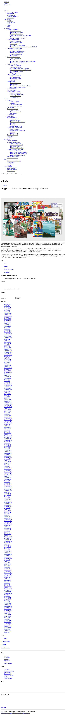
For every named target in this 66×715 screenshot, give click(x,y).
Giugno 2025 (7, 324)
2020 (5, 263)
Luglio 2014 (7, 509)
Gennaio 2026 (7, 314)
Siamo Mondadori (11, 168)
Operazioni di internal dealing (17, 87)
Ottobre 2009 (7, 591)
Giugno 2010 (7, 580)
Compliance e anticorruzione (17, 45)
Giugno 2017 (7, 461)
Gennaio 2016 (7, 485)
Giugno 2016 (7, 477)
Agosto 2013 (7, 525)
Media (8, 26)
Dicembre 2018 (8, 435)
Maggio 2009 (7, 599)
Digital (9, 25)
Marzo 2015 (7, 498)
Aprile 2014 (7, 513)
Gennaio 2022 (7, 384)
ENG (7, 2)
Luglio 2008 (7, 613)
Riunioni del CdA (14, 55)
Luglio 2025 (7, 323)
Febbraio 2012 (7, 551)
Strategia (9, 100)
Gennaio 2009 (7, 604)
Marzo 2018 (7, 448)
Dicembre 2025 (8, 316)
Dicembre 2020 (8, 402)
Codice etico (13, 44)
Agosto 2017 (7, 459)
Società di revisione (12, 88)
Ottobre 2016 (7, 473)
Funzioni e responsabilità (16, 52)
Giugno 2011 (7, 562)
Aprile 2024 (7, 345)
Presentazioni (10, 116)
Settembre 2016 (8, 474)
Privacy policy (7, 672)
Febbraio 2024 (7, 347)
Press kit (9, 165)
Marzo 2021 (7, 398)
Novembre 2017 (8, 454)
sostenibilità (7, 272)
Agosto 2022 (7, 373)
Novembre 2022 (8, 369)
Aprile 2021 (7, 397)
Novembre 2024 (8, 334)
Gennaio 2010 (7, 587)
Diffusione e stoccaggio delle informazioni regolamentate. (15, 713)
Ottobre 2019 (7, 421)
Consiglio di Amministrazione (14, 48)
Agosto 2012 (7, 542)
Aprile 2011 (7, 565)
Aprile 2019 (7, 430)
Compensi (12, 80)
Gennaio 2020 (7, 417)
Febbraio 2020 (7, 415)
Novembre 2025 (8, 317)
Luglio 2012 (7, 544)
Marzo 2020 (7, 414)
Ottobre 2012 (7, 539)
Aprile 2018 (7, 447)
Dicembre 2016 (8, 470)
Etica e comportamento (13, 39)
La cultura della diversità (13, 142)
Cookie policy (7, 674)
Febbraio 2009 (7, 603)
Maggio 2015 (7, 495)
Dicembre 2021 (8, 385)
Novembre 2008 (8, 607)
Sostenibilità (7, 139)
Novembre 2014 (8, 503)
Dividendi (12, 132)
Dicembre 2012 (8, 536)
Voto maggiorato (14, 97)
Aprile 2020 (7, 412)
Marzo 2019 (7, 431)
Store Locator (7, 5)
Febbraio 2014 (7, 516)
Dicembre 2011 (8, 554)
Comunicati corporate (12, 109)
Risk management (11, 90)
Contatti (6, 3)
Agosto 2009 (7, 594)
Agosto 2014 (7, 508)
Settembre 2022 (8, 372)
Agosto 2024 (7, 339)
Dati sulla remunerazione (13, 57)
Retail (8, 23)
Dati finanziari (10, 107)
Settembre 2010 (8, 575)
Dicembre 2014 (8, 502)
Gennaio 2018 (7, 451)
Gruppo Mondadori (9, 269)
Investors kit (10, 136)
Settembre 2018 (8, 440)
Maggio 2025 (7, 326)
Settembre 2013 (8, 524)
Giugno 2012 (7, 545)
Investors (6, 98)
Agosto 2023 (7, 356)
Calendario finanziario (12, 135)
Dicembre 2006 (8, 623)
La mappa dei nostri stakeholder (18, 153)
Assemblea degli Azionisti (13, 91)
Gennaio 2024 (7, 349)
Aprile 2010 (7, 583)
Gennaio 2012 (7, 552)
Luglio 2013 (7, 526)
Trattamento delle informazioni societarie (20, 35)
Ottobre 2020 (7, 405)
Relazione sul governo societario (18, 36)
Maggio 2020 (7, 411)
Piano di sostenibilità (12, 140)
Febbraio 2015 (7, 499)
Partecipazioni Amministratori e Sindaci (20, 86)
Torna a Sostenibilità (15, 143)
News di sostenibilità (12, 158)
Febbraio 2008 (7, 620)
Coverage (12, 124)
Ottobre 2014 (7, 505)
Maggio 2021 (7, 395)
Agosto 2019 (7, 424)
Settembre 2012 (8, 541)
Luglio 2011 (7, 561)
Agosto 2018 (7, 441)
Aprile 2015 (7, 496)
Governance (7, 28)
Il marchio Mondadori (12, 16)
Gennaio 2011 (7, 570)
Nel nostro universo (12, 169)
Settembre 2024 (8, 337)
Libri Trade (10, 21)
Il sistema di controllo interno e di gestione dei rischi (23, 47)
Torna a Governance (15, 31)
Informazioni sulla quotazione (17, 122)
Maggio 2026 (7, 308)
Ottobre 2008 (7, 609)
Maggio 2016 (7, 479)
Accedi (5, 638)
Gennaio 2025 (7, 332)
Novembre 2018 (8, 437)
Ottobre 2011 (7, 557)
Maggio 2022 (7, 378)
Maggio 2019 (7, 428)
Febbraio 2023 (7, 365)
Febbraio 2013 (7, 534)
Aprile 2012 (7, 548)
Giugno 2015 (7, 493)
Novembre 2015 (8, 487)
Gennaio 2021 (7, 401)
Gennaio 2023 (7, 366)
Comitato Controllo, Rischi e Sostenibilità (20, 70)
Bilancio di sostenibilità (13, 156)
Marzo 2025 (7, 329)
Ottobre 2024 (7, 336)
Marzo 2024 (7, 346)
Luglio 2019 (7, 425)
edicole (5, 266)
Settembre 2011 (8, 558)
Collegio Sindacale (12, 74)
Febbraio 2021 (7, 399)
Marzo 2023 (7, 363)
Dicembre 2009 (8, 588)
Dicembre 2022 (8, 368)
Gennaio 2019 (7, 434)
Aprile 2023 (7, 362)
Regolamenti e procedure (16, 34)
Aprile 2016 (7, 480)
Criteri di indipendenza (16, 54)
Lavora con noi (8, 166)
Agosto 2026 (7, 304)
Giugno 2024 (7, 342)
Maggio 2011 (7, 564)
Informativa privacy (9, 671)
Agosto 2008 (7, 612)
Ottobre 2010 (7, 574)
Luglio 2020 (7, 408)
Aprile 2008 (7, 617)
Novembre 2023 (8, 352)
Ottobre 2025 (7, 319)
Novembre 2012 (8, 538)
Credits (5, 676)
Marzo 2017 (7, 466)
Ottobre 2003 (7, 627)
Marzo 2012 (7, 549)
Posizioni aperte (11, 171)
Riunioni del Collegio (15, 78)
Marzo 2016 (7, 482)
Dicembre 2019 (8, 418)
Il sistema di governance (13, 29)
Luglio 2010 (7, 578)
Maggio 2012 (7, 547)
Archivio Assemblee (15, 96)
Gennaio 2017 (7, 469)
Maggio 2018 (7, 446)
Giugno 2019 (7, 427)
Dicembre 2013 (8, 519)
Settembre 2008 (8, 610)
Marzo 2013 (7, 532)
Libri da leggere (11, 162)
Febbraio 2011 (7, 568)
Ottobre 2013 (7, 522)
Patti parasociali (14, 133)
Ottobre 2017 (7, 456)
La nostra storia (11, 15)
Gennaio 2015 (7, 500)
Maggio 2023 (7, 360)
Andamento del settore (16, 106)
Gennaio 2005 (7, 626)
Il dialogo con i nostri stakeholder (15, 149)
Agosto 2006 (7, 625)
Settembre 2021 (8, 389)
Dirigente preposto (15, 73)
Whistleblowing (8, 678)
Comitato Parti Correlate (16, 71)
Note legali (6, 669)
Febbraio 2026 (7, 313)
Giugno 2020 (7, 409)
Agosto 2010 (7, 577)
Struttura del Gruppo (12, 12)
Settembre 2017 (8, 457)
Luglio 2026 (7, 306)
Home (5, 185)
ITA (5, 2)
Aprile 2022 (7, 379)
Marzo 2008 (7, 619)
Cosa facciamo (7, 19)
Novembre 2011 (8, 555)
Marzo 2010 (7, 584)
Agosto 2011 (7, 560)
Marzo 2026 (7, 311)
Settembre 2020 (8, 407)
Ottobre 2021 (7, 388)
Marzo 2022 (7, 381)
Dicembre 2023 (8, 350)
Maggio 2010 (7, 581)
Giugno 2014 (7, 511)
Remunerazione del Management (18, 62)
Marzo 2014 (7, 515)
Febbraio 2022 (7, 382)
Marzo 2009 (7, 601)
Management (10, 13)
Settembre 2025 (8, 320)
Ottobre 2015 (7, 489)
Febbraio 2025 (7, 330)
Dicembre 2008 (8, 606)
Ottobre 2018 (7, 438)
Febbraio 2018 (7, 450)
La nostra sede (10, 18)
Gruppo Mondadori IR (16, 126)
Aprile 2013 (7, 531)
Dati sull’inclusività (15, 146)
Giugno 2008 (7, 614)
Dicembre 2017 (8, 453)
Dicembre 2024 (8, 333)
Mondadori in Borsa (12, 117)
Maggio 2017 (7, 463)
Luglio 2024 (7, 340)
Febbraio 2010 (7, 586)
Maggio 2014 (7, 512)
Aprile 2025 (7, 327)
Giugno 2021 (7, 394)
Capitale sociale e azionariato (14, 127)
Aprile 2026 (7, 310)
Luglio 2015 (7, 492)
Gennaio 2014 (7, 518)
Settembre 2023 (8, 355)
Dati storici (13, 123)
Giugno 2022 (7, 376)
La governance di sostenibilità (17, 155)
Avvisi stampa (13, 113)
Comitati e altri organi (12, 64)
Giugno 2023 (7, 359)
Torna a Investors (14, 101)
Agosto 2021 (7, 391)
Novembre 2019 (8, 420)
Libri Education (11, 22)
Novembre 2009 (8, 590)
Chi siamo (6, 10)
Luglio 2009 (7, 596)
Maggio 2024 (7, 343)
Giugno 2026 (7, 307)
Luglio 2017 (7, 460)
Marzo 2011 (7, 567)
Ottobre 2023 (7, 353)
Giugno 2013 (7, 528)
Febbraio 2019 (7, 433)
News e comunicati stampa (14, 161)
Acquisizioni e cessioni (16, 104)
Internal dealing (11, 81)
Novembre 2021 (8, 386)
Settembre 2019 (8, 422)
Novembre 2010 (8, 573)
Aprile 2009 (7, 600)
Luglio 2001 (7, 632)
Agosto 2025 (7, 321)
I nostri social (10, 163)
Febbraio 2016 (7, 483)
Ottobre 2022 (7, 371)
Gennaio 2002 (7, 630)
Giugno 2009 (7, 597)
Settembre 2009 (8, 593)
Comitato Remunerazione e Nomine (19, 68)
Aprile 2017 (7, 464)
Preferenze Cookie (8, 675)
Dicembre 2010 (8, 571)
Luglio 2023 (7, 358)
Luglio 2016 (7, 476)
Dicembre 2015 (8, 486)
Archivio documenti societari (17, 38)
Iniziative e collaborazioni (16, 148)
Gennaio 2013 (7, 535)
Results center (10, 114)
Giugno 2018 (7, 444)
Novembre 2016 (8, 472)
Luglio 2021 (7, 392)
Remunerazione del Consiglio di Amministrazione (23, 61)
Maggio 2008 (7, 616)
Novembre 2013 (8, 521)
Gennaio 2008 (7, 622)
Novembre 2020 (8, 404)
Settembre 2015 (8, 490)
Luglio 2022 (7, 375)
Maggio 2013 (7, 529)
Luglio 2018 (7, 443)
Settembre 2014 (8, 506)
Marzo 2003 (7, 629)
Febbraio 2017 (7, 467)
